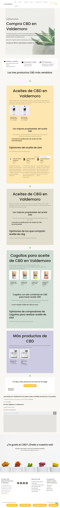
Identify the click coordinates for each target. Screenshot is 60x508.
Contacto (49, 487)
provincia (31, 399)
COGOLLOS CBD (39, 505)
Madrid (9, 401)
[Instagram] (18, 483)
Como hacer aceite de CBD (37, 485)
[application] (21, 2)
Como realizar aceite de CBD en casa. (25, 305)
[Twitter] (21, 483)
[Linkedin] (27, 483)
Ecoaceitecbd (8, 4)
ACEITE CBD (12, 505)
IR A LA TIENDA (30, 385)
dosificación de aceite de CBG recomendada (27, 223)
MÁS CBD (53, 505)
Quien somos (49, 488)
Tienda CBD (49, 485)
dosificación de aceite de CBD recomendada (27, 140)
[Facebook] (24, 483)
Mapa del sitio (50, 490)
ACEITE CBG (25, 505)
